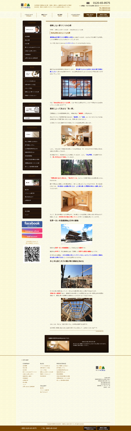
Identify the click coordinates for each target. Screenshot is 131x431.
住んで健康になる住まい (31, 141)
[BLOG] (44, 15)
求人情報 (27, 211)
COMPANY (26, 363)
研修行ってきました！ (31, 95)
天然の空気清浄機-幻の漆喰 (32, 159)
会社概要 (27, 36)
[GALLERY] (60, 15)
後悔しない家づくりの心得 (60, 25)
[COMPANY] (29, 15)
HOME (51, 29)
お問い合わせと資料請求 (31, 58)
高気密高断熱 (28, 156)
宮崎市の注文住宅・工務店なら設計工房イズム (63, 424)
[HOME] (101, 368)
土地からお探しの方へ (31, 51)
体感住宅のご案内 (27, 376)
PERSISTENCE (61, 363)
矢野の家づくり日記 (30, 84)
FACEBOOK (43, 376)
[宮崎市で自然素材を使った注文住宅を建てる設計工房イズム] (25, 6)
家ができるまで (44, 392)
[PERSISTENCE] (75, 15)
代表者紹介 (28, 54)
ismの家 (27, 43)
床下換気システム (29, 145)
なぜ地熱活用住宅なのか (31, 148)
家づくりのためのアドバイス (32, 47)
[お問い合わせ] (90, 15)
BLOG (42, 363)
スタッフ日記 (28, 88)
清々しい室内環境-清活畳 (31, 166)
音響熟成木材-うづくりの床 (32, 163)
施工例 (27, 189)
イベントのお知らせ (30, 81)
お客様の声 (28, 200)
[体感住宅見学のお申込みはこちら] (77, 344)
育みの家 (27, 40)
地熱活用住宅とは (29, 152)
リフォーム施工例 (29, 193)
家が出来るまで (29, 197)
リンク (27, 214)
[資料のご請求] (103, 15)
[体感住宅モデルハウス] (90, 428)
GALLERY (43, 386)
